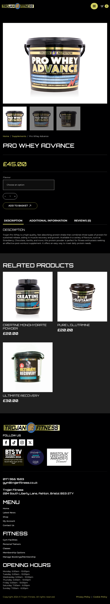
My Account (9, 521)
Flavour (7, 177)
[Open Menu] (94, 6)
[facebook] (6, 442)
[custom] (14, 442)
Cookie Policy (100, 597)
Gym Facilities (10, 540)
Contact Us (8, 525)
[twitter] (30, 442)
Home (6, 136)
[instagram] (22, 442)
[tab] (13, 220)
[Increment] (14, 196)
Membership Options (14, 552)
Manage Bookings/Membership (19, 557)
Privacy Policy (83, 597)
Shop (5, 517)
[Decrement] (5, 196)
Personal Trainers (12, 544)
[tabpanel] (55, 236)
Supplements (19, 136)
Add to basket (18, 205)
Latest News (9, 512)
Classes (6, 548)
